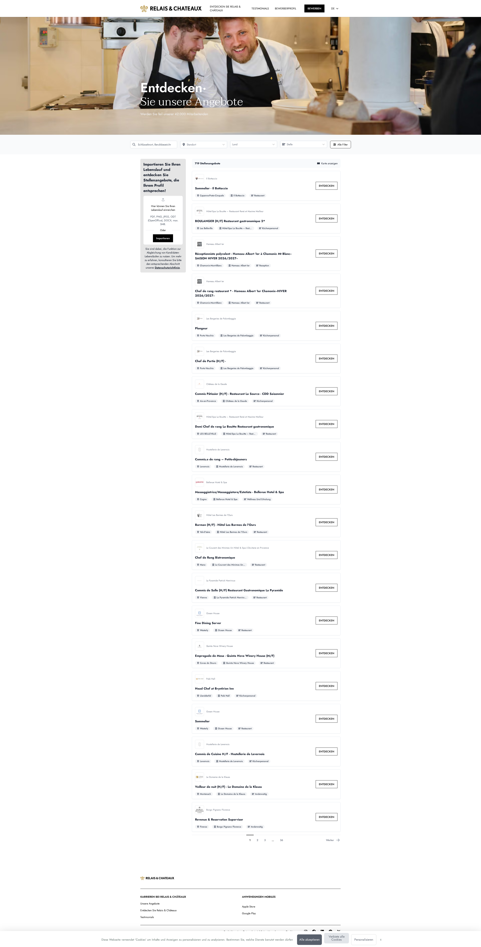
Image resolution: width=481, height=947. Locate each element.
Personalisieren (363, 939)
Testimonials (147, 917)
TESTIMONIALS (260, 8)
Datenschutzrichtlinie (167, 267)
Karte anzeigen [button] (329, 163)
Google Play (249, 913)
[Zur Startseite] (171, 8)
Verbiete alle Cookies (337, 938)
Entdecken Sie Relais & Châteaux (158, 910)
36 (281, 840)
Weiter (330, 840)
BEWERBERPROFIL (285, 8)
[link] (326, 186)
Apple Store (248, 906)
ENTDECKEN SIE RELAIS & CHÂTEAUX (225, 8)
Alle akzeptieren (309, 939)
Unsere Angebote (150, 903)
